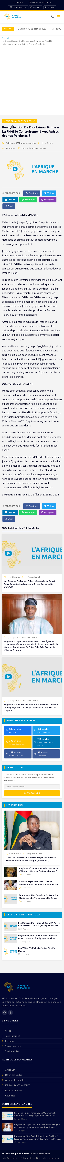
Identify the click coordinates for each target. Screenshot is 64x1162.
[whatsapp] (10, 1012)
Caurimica (10, 1095)
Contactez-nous (19, 7)
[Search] (53, 16)
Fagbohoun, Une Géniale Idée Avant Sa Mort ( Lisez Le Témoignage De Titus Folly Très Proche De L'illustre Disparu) (31, 707)
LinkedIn (11, 199)
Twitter (50, 193)
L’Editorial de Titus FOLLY (32, 29)
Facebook (33, 193)
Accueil (8, 29)
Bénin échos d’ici (13, 1075)
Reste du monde (13, 1090)
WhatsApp (30, 199)
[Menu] (58, 16)
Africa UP (10, 1069)
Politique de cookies (30, 1158)
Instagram (49, 199)
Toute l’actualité (12, 1036)
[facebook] (4, 1012)
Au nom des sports (14, 1080)
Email (10, 206)
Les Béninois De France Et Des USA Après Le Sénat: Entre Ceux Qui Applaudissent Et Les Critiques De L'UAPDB (29, 584)
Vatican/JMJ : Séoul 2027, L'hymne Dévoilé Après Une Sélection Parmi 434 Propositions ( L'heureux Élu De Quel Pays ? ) (38, 883)
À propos (36, 7)
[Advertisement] (32, 79)
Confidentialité (12, 1051)
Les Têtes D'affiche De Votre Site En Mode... (36, 949)
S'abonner (33, 793)
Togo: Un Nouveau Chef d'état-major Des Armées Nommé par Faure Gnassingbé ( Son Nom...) (31, 859)
